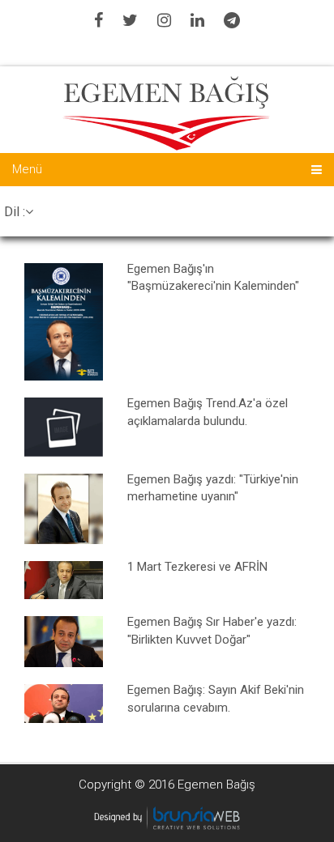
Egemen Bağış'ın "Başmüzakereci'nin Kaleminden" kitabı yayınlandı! (213, 277)
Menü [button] (27, 169)
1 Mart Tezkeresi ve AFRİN (197, 566)
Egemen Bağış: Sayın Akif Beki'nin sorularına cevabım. (215, 698)
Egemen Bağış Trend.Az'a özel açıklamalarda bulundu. (207, 411)
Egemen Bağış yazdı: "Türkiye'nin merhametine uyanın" (212, 488)
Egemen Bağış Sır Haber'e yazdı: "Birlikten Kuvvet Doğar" (212, 630)
